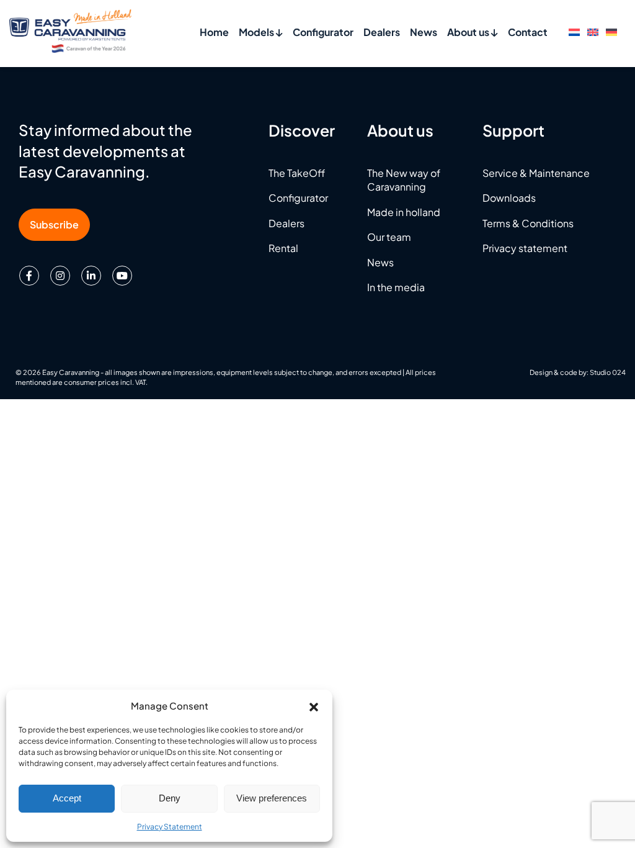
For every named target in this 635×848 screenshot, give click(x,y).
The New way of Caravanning (403, 179)
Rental (283, 248)
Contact (528, 31)
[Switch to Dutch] (574, 31)
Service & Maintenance (536, 172)
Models (257, 31)
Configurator (323, 31)
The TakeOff (297, 172)
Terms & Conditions (528, 223)
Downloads (509, 197)
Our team (389, 236)
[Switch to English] (593, 31)
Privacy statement (524, 248)
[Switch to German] (611, 31)
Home (214, 31)
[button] (314, 705)
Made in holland (403, 212)
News (423, 31)
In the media (396, 287)
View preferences (271, 798)
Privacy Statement (169, 826)
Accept (67, 798)
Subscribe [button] (54, 224)
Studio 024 (608, 372)
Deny (169, 798)
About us (469, 31)
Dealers (381, 31)
